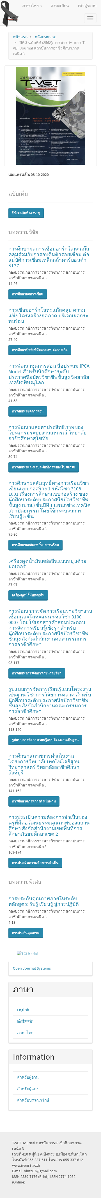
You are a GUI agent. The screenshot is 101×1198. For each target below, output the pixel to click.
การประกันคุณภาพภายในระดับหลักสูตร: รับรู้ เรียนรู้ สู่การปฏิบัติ (43, 901)
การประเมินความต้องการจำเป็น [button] (35, 863)
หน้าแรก (20, 36)
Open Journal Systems (32, 968)
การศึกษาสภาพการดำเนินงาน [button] (34, 801)
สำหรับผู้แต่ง (27, 1088)
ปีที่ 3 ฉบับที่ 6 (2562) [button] (26, 213)
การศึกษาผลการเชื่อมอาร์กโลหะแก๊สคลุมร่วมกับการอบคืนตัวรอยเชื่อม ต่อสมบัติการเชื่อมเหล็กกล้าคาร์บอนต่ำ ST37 (48, 256)
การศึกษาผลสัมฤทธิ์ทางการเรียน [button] (35, 545)
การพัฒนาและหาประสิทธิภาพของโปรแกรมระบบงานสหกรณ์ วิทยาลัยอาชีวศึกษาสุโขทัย (47, 432)
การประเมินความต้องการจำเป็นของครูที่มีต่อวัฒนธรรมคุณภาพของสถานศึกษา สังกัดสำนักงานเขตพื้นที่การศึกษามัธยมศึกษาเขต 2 (48, 825)
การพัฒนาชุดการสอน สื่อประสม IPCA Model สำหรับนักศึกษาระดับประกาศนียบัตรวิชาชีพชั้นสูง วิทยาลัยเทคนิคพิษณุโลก (48, 374)
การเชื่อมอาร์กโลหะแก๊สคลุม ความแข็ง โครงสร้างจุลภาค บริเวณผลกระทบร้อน (48, 315)
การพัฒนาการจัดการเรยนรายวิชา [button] (36, 673)
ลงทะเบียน (60, 5)
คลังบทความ (45, 36)
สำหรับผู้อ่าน (28, 1077)
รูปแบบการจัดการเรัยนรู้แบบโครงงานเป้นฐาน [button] (45, 740)
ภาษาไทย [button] (31, 5)
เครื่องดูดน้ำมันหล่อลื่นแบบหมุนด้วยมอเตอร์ (47, 564)
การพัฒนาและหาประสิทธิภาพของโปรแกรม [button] (43, 467)
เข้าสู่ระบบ (87, 5)
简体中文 (25, 1021)
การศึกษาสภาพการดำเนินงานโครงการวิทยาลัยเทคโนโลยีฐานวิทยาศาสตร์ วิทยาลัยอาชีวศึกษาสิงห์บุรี (43, 764)
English (23, 1009)
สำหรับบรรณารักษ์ (33, 1100)
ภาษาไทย (25, 1032)
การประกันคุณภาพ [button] (25, 933)
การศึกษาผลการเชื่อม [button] (27, 294)
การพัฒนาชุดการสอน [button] (27, 411)
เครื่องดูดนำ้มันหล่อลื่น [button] (28, 595)
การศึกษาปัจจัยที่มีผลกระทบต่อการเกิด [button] (40, 350)
